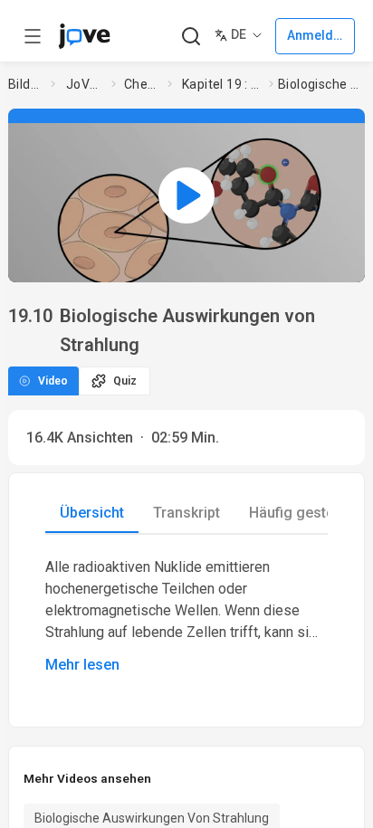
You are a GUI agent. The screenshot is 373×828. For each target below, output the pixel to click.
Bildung (26, 84)
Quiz (125, 381)
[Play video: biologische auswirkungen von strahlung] (186, 195)
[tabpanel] (186, 616)
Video (53, 381)
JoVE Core (85, 84)
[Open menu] (32, 36)
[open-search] (190, 37)
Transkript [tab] (186, 512)
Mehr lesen (82, 664)
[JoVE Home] (84, 36)
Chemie (142, 84)
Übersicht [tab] (92, 512)
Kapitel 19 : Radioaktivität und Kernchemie (222, 84)
